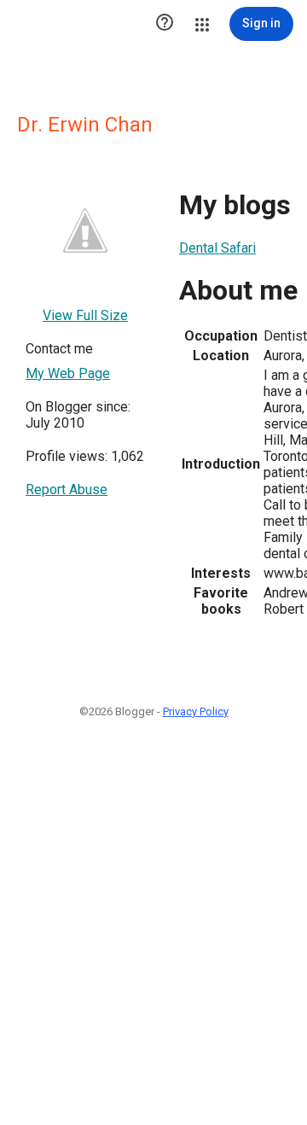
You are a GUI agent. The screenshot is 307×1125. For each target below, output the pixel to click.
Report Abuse (66, 489)
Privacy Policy (196, 711)
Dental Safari (217, 248)
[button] (164, 23)
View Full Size (85, 315)
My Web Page (68, 373)
